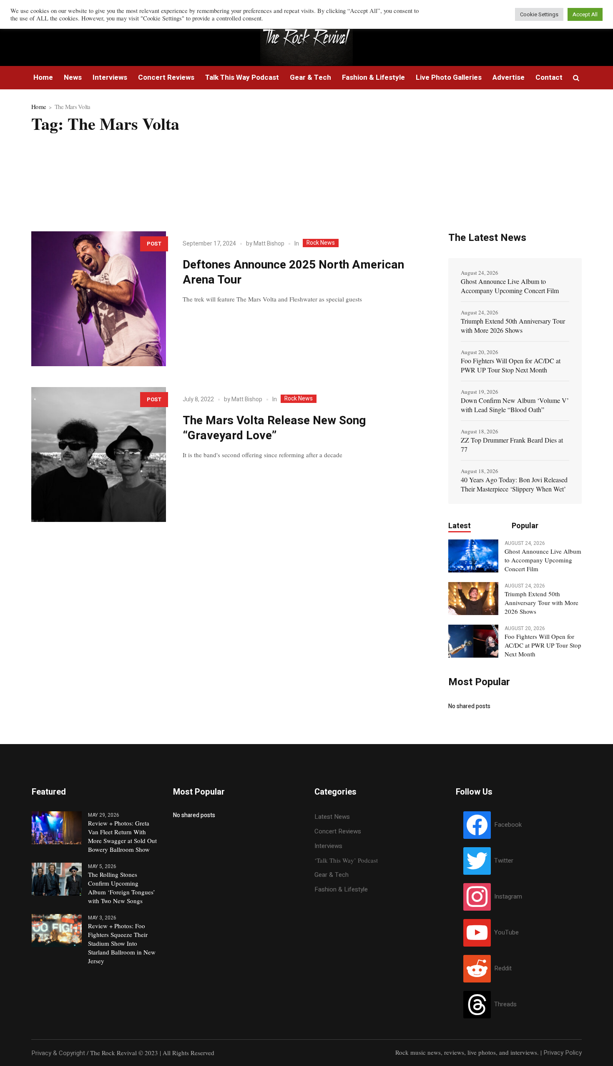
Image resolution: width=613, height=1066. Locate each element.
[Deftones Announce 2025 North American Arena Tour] (98, 298)
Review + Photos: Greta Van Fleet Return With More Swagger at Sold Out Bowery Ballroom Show (122, 836)
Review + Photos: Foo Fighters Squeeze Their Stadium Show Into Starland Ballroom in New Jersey (122, 943)
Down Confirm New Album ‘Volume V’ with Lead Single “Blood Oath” (515, 405)
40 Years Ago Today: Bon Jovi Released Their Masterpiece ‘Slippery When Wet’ (514, 484)
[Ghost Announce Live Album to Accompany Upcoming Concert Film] (473, 555)
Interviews (328, 846)
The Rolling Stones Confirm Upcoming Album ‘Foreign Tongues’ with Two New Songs (121, 887)
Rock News (320, 243)
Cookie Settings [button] (539, 14)
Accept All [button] (585, 14)
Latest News (332, 816)
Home (38, 106)
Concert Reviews (337, 831)
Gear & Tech (331, 874)
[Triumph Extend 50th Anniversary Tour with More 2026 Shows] (473, 598)
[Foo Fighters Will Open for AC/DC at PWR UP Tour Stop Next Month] (473, 640)
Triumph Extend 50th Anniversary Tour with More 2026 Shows (513, 325)
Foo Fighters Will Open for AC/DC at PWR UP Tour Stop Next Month (510, 365)
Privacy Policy (562, 1052)
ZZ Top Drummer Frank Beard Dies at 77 (512, 444)
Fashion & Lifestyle (341, 889)
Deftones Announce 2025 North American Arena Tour (293, 272)
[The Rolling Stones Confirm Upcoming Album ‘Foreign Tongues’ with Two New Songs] (57, 878)
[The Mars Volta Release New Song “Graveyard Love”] (98, 454)
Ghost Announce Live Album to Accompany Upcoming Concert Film (510, 286)
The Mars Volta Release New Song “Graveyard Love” (274, 428)
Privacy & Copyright (58, 1053)
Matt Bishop (269, 243)
